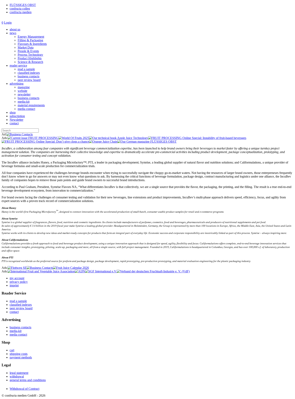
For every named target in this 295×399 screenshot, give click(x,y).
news (13, 33)
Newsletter (16, 119)
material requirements (31, 105)
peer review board (29, 80)
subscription (17, 116)
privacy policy (19, 281)
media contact (26, 109)
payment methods (21, 357)
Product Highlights (30, 58)
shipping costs (18, 353)
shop (13, 112)
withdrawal (17, 376)
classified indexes (29, 72)
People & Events (28, 51)
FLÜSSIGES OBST (23, 5)
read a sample (26, 69)
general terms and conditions (28, 380)
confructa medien (21, 12)
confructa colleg (20, 8)
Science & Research (30, 62)
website (22, 90)
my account (17, 278)
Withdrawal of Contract (24, 388)
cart (12, 350)
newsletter (24, 94)
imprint (14, 285)
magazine (24, 87)
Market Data (26, 47)
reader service (18, 65)
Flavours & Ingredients (32, 44)
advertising (16, 83)
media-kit (24, 101)
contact (14, 123)
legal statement (19, 373)
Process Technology (30, 54)
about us (15, 29)
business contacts (28, 76)
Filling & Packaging (30, 40)
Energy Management (31, 36)
